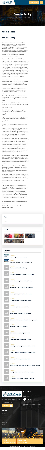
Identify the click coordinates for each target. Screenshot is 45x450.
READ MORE (6, 405)
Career (3, 424)
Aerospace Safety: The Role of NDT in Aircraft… (19, 307)
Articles (3, 418)
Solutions (20, 17)
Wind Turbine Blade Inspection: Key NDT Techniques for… (21, 313)
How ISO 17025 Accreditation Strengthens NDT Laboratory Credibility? (24, 320)
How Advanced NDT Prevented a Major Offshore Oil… (20, 333)
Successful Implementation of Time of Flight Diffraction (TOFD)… (22, 352)
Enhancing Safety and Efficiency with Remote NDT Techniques (22, 372)
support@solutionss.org (9, 442)
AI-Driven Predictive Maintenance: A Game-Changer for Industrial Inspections (25, 365)
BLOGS (6, 221)
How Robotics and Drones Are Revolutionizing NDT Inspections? (22, 274)
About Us (4, 413)
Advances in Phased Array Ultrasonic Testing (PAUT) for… (21, 281)
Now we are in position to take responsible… (18, 257)
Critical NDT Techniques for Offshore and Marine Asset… (21, 300)
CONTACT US (34, 2)
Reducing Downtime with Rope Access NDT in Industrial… (21, 339)
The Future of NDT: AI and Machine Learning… (18, 268)
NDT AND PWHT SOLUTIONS (22, 446)
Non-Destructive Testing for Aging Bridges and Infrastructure (22, 378)
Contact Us (4, 422)
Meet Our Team (5, 415)
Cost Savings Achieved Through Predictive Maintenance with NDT (22, 346)
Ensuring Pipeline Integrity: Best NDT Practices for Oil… (21, 294)
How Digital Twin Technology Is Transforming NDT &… (20, 359)
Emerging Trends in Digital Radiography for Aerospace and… (21, 287)
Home (16, 17)
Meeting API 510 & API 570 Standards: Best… (19, 326)
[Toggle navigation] (41, 2)
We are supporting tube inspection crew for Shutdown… (21, 262)
